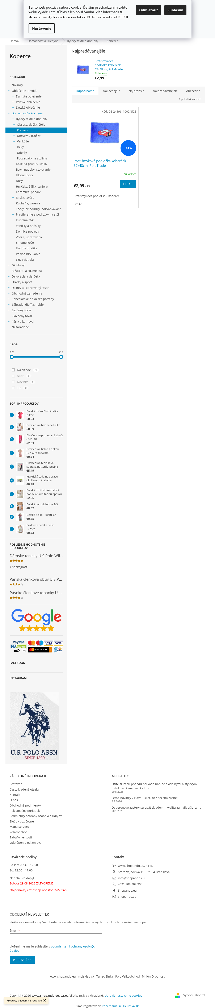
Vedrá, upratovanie (29, 237)
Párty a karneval (23, 322)
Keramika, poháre (28, 192)
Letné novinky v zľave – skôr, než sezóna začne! (145, 798)
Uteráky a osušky (29, 136)
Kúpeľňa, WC (25, 220)
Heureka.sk (131, 1006)
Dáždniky (18, 265)
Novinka (25, 382)
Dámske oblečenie (29, 96)
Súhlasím (175, 10)
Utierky (22, 153)
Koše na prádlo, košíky (31, 164)
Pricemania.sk (111, 1006)
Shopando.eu (127, 890)
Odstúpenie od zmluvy (25, 843)
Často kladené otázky (24, 789)
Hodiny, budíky (26, 248)
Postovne (16, 784)
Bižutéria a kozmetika (27, 271)
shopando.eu (127, 897)
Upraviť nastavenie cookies (123, 995)
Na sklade (27, 370)
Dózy (19, 181)
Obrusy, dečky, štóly (31, 124)
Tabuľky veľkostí (21, 837)
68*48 (78, 204)
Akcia (23, 376)
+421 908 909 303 (130, 884)
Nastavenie (41, 28)
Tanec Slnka (104, 976)
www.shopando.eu (63, 976)
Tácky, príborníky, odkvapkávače (38, 209)
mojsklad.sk (86, 976)
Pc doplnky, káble (28, 254)
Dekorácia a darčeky (26, 276)
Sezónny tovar (21, 310)
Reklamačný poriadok (25, 811)
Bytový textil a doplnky (31, 119)
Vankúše (23, 141)
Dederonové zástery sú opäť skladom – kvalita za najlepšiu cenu (156, 807)
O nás (14, 800)
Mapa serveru (19, 827)
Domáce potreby (27, 231)
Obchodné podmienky (25, 805)
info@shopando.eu (131, 878)
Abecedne (193, 91)
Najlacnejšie (111, 91)
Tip (21, 388)
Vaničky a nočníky (28, 226)
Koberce (23, 130)
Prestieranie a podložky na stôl (37, 214)
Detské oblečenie (28, 107)
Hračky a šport (22, 282)
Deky (20, 147)
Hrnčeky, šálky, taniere (32, 186)
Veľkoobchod (19, 832)
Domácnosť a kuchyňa (27, 113)
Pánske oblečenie (28, 102)
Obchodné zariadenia (27, 293)
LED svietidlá (25, 260)
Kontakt (15, 795)
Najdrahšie (136, 91)
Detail (128, 184)
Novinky (17, 85)
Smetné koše (25, 243)
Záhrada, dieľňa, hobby (28, 305)
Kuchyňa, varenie (28, 203)
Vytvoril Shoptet (194, 995)
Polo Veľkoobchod (127, 976)
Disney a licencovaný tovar (30, 288)
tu (121, 12)
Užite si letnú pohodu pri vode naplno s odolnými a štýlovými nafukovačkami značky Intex (155, 786)
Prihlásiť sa (22, 960)
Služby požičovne (22, 821)
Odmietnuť (148, 10)
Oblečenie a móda (24, 91)
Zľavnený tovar (22, 316)
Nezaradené (20, 327)
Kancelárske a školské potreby (33, 299)
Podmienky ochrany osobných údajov (36, 816)
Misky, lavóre (25, 198)
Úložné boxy (24, 175)
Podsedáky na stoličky (32, 158)
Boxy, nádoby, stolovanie (33, 169)
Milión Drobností (153, 976)
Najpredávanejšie (165, 91)
